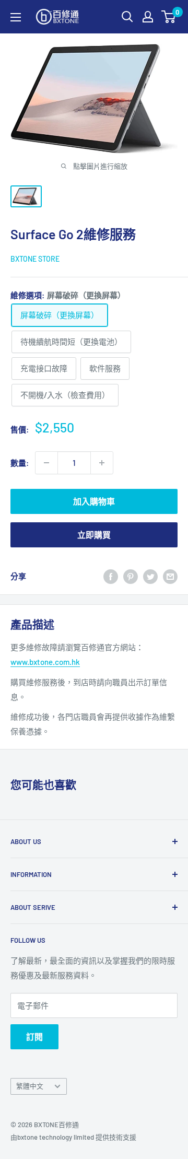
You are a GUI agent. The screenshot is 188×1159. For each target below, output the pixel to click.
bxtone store (35, 258)
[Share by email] (170, 576)
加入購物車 (94, 501)
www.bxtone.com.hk (45, 661)
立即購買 (94, 535)
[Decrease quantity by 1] (46, 463)
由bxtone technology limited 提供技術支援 (73, 1137)
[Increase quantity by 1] (102, 463)
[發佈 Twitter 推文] (150, 576)
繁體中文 (29, 1086)
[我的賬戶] (148, 16)
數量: (19, 462)
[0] (168, 16)
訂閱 (34, 1036)
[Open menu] (15, 17)
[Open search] (127, 16)
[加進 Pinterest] (130, 576)
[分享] (110, 576)
